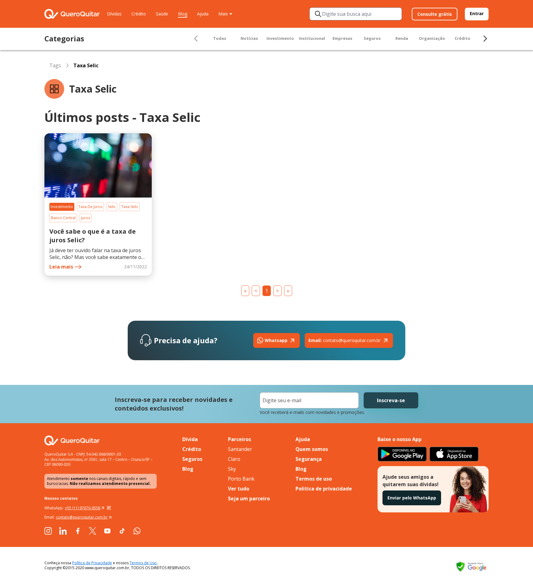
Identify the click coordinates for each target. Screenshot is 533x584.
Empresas (342, 38)
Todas (219, 38)
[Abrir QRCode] (108, 508)
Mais (223, 14)
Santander (240, 449)
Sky (232, 468)
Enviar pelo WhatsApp (411, 498)
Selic (112, 206)
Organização (432, 38)
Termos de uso (313, 478)
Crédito (138, 14)
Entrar (477, 13)
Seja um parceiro (249, 498)
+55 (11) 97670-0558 (82, 508)
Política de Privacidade (92, 562)
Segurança (308, 459)
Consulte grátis (434, 14)
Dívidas (114, 14)
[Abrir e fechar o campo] (318, 14)
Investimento (280, 38)
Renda (401, 38)
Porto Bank (241, 478)
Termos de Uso (144, 562)
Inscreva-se (391, 400)
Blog (182, 14)
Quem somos (311, 449)
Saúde (162, 14)
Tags (55, 65)
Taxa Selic (129, 206)
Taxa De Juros (90, 206)
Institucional (312, 38)
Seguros (372, 38)
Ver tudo (238, 488)
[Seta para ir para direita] (485, 38)
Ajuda (203, 14)
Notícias (249, 38)
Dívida (190, 439)
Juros (85, 217)
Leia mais (61, 266)
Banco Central (63, 217)
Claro (234, 459)
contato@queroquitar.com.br (344, 340)
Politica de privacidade (323, 488)
